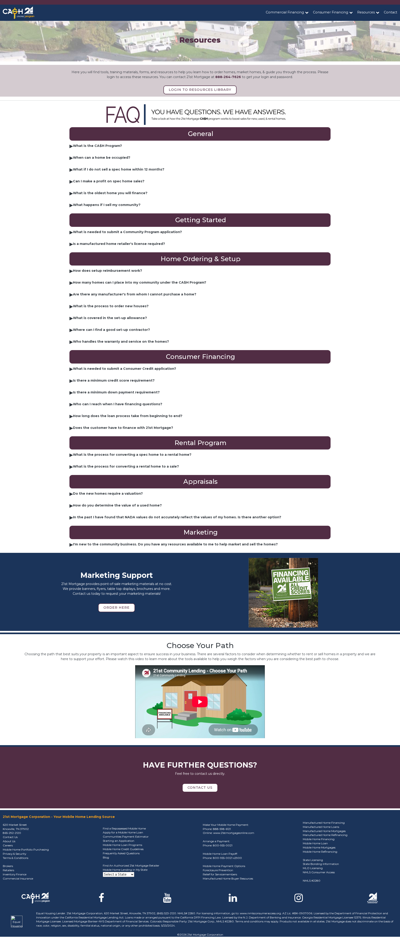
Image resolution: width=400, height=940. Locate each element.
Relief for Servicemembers (220, 874)
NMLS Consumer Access (319, 872)
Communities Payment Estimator (126, 836)
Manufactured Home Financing (324, 822)
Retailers (8, 870)
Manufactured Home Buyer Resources (228, 878)
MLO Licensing (313, 868)
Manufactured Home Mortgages (324, 831)
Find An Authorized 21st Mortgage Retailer (131, 865)
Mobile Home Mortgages (319, 847)
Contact (390, 12)
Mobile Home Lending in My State (125, 869)
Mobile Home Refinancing (320, 851)
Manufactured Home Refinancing (325, 835)
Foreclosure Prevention (218, 870)
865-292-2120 (12, 833)
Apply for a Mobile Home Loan (123, 832)
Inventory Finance (14, 874)
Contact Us (200, 787)
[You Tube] (167, 900)
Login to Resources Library (200, 90)
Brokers (8, 866)
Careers (8, 845)
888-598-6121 (222, 829)
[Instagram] (298, 900)
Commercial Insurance (18, 878)
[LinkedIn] (233, 900)
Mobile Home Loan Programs (122, 845)
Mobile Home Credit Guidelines (123, 849)
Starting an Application (118, 840)
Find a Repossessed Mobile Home (124, 828)
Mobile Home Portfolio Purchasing (26, 849)
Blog (106, 857)
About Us (9, 841)
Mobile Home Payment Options (224, 866)
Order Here (116, 607)
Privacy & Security (14, 853)
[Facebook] (101, 900)
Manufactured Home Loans (321, 827)
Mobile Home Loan (315, 843)
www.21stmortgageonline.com (233, 833)
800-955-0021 (222, 845)
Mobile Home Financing (318, 839)
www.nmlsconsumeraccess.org (260, 913)
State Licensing (313, 860)
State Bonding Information (321, 864)
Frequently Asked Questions (121, 853)
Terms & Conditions (15, 858)
